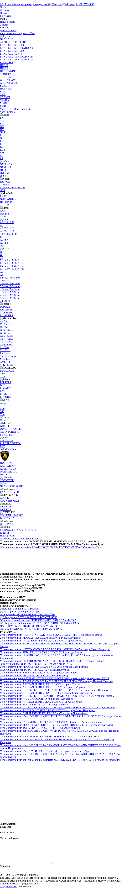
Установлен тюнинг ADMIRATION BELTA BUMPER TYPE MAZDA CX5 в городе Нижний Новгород (57, 681)
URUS (3, 474)
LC (1, 155)
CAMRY (5, 100)
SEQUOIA (6, 74)
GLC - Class (6, 341)
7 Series (4, 280)
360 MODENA (8, 449)
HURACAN (6, 463)
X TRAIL (5, 184)
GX (2, 120)
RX (2, 123)
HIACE (4, 68)
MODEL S (5, 506)
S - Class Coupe (8, 356)
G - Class (5, 332)
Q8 (1, 245)
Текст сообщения (9, 838)
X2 (1, 271)
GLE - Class (6, 344)
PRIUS (3, 106)
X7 (1, 257)
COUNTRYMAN (9, 500)
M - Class (5, 359)
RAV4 (3, 91)
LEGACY (5, 388)
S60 (2, 411)
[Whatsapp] (68, 4)
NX (2, 126)
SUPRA (4, 85)
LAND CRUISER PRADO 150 (16, 56)
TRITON (5, 205)
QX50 (3, 170)
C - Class (4, 327)
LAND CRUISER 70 (11, 53)
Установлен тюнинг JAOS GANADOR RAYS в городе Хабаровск (36, 698)
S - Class (4, 347)
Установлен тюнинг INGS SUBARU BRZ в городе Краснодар (34, 675)
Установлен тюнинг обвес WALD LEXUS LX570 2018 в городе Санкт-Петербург (45, 751)
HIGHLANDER (8, 71)
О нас (3, 7)
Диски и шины (8, 30)
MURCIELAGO (9, 471)
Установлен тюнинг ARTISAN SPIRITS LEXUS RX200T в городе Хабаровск (42, 687)
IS (1, 143)
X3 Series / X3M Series (12, 269)
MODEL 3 (5, 509)
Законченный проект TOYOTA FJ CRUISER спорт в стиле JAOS (36, 663)
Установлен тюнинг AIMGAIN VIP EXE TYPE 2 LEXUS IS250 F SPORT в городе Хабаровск (51, 634)
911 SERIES (6, 315)
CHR (2, 94)
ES (1, 135)
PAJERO (5, 196)
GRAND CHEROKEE (12, 486)
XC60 (3, 405)
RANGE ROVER (9, 492)
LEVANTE (6, 434)
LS (1, 158)
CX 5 (3, 210)
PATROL (5, 181)
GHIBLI (4, 426)
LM (2, 152)
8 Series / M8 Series (10, 277)
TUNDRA (5, 77)
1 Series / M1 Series (10, 298)
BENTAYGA (7, 518)
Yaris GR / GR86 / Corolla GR (16, 109)
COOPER (5, 497)
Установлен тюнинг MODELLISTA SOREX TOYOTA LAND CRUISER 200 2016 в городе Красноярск (57, 725)
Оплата (4, 13)
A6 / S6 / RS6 (7, 231)
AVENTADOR (8, 468)
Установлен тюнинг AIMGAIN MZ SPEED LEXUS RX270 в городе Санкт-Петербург (47, 710)
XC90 (3, 402)
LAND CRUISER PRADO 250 (16, 48)
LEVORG (5, 396)
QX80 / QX (6, 164)
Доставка (5, 10)
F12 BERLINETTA (10, 443)
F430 (2, 446)
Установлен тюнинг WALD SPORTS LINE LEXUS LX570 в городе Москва (41, 640)
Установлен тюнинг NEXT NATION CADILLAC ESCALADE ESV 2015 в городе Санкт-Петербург (55, 649)
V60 (2, 408)
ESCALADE (7, 370)
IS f (2, 141)
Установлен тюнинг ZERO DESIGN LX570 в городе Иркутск (34, 704)
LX (2, 117)
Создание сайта (8, 886)
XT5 (2, 376)
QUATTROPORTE (10, 428)
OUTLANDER (8, 199)
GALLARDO (7, 465)
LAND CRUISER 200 (12, 50)
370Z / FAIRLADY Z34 (12, 187)
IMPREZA (5, 382)
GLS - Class (6, 335)
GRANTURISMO (9, 431)
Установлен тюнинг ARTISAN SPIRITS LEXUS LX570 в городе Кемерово (41, 701)
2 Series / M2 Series (10, 295)
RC (2, 146)
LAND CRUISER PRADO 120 (16, 59)
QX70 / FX (6, 167)
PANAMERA (7, 309)
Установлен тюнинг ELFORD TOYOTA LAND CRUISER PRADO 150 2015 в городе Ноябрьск (52, 661)
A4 (1, 225)
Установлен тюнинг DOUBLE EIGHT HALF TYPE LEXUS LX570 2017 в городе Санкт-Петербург (55, 690)
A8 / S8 (4, 242)
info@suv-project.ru (10, 4)
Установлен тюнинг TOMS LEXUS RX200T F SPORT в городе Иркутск (40, 727)
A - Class (4, 321)
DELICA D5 (6, 202)
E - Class (4, 353)
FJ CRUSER (6, 62)
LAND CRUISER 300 (12, 45)
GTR (2, 190)
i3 (1, 254)
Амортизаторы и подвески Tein (17, 33)
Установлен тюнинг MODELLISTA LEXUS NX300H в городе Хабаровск (40, 637)
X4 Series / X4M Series (12, 266)
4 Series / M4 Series (10, 289)
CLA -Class (6, 324)
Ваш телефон (7, 832)
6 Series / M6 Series (10, 283)
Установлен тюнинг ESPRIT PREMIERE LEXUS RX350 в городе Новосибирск (44, 713)
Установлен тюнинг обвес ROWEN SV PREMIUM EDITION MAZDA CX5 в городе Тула (49, 736)
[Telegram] (55, 4)
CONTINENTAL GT (11, 515)
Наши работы (7, 21)
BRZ (2, 385)
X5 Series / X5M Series (12, 263)
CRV (2, 420)
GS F (2, 132)
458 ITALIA (6, 440)
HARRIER (6, 88)
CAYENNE (6, 312)
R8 (1, 237)
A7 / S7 (4, 239)
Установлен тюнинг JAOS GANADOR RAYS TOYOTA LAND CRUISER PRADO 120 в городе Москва (57, 707)
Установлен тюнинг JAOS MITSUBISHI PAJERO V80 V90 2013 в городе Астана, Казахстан (51, 722)
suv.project (26, 4)
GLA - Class (6, 338)
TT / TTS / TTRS (9, 234)
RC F (3, 149)
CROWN (5, 97)
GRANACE (6, 39)
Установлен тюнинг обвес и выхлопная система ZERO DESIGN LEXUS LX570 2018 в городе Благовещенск (60, 759)
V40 (2, 414)
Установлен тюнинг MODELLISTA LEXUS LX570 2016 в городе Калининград (44, 666)
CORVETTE (7, 480)
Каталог (4, 27)
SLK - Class (6, 364)
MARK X (5, 103)
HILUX (4, 65)
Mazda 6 (4, 213)
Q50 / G (4, 175)
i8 (1, 251)
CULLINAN (7, 524)
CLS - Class (6, 330)
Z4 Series (5, 301)
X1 (1, 274)
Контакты (5, 16)
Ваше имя (5, 826)
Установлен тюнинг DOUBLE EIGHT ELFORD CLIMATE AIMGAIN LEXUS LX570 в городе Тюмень (57, 695)
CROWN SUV (8, 80)
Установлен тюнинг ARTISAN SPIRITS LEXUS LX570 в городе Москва (40, 684)
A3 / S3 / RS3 (7, 222)
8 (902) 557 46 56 (85, 4)
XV (2, 391)
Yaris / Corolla (7, 111)
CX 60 (3, 216)
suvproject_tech (41, 4)
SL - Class (5, 350)
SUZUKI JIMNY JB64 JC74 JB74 (18, 529)
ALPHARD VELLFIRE (13, 42)
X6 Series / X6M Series (12, 260)
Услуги (4, 24)
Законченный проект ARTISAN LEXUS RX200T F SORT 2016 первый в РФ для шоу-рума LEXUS (54, 678)
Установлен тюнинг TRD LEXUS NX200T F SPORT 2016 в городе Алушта (41, 652)
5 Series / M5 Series (10, 286)
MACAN (5, 306)
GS (1, 138)
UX (2, 129)
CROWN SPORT (9, 82)
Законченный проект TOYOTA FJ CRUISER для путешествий (34, 669)
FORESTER (6, 394)
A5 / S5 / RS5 (7, 228)
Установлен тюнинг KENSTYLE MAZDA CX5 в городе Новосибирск (39, 672)
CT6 (2, 373)
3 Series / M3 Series (10, 292)
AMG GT (5, 362)
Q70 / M (4, 173)
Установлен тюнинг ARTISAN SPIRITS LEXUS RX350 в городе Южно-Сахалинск (46, 693)
